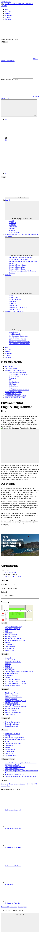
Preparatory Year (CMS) (13, 662)
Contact (3, 786)
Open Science (10, 714)
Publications (13, 386)
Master (7, 666)
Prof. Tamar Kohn (11, 572)
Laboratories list (14, 232)
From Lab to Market (12, 708)
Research (8, 13)
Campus (8, 19)
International (9, 675)
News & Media (10, 646)
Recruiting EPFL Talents (13, 638)
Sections (12, 273)
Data (6, 631)
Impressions (13, 388)
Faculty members (15, 299)
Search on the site (7, 40)
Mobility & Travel (11, 755)
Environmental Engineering (14, 311)
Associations (9, 751)
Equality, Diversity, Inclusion (15, 640)
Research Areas (14, 376)
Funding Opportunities (12, 705)
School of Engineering (17, 267)
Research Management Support (15, 707)
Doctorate (8, 668)
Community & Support (13, 743)
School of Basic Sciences (17, 265)
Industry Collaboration (12, 722)
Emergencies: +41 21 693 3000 (26, 784)
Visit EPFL (9, 753)
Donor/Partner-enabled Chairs (19, 344)
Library (7, 736)
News (11, 296)
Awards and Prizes (11, 703)
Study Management (11, 673)
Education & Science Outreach (15, 681)
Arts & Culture (10, 749)
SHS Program (10, 670)
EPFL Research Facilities (13, 697)
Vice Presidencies (11, 635)
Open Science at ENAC (17, 340)
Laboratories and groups (17, 372)
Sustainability (9, 644)
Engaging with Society (12, 685)
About (7, 9)
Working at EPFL (11, 636)
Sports (7, 741)
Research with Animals (13, 712)
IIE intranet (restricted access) (19, 390)
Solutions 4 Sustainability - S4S (15, 701)
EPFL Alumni (10, 650)
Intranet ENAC (14, 309)
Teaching (8, 677)
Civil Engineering (15, 334)
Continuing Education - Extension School (19, 671)
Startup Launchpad (11, 726)
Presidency (8, 633)
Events (7, 747)
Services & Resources (12, 734)
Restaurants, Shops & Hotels (14, 738)
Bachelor (8, 664)
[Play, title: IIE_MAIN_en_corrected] (20, 544)
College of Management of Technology (22, 271)
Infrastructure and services (18, 307)
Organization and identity (13, 627)
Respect (7, 642)
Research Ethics (10, 710)
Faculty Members (11, 699)
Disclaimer (13, 907)
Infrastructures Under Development (17, 683)
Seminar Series (14, 382)
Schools (7, 17)
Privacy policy (22, 907)
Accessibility (5, 907)
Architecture (13, 332)
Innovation (8, 15)
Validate (4, 42)
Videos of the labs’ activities (18, 374)
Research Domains (11, 695)
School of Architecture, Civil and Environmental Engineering (20, 258)
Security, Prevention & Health (15, 739)
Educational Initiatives (12, 679)
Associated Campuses (12, 629)
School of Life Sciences (17, 269)
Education (8, 11)
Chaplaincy (9, 745)
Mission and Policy (11, 693)
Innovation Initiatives (12, 724)
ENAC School (14, 297)
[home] (21, 196)
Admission (8, 658)
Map (8, 786)
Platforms (12, 384)
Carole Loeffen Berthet (13, 576)
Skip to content (6, 2)
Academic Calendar (11, 660)
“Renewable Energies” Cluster (19, 342)
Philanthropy (9, 648)
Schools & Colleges (8, 759)
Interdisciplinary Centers (17, 338)
